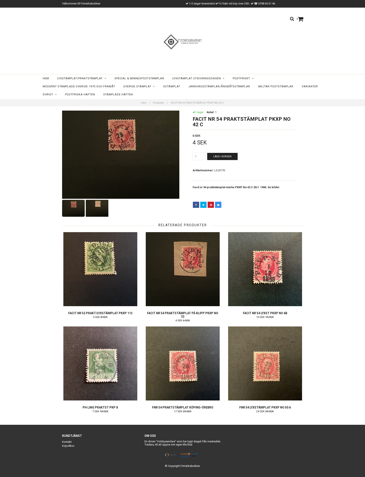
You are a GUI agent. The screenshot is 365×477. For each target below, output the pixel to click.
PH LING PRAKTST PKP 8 (100, 407)
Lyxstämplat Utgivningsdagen (197, 78)
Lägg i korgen (222, 156)
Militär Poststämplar (275, 86)
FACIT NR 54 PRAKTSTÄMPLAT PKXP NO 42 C (197, 102)
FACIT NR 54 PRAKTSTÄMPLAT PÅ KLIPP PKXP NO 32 (182, 314)
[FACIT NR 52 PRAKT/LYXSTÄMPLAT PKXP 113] (100, 269)
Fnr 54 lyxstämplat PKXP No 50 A (265, 407)
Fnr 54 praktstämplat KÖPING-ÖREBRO (182, 407)
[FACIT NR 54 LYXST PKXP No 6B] (265, 269)
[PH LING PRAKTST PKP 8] (100, 363)
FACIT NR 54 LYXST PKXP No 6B (265, 313)
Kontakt (67, 441)
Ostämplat (171, 86)
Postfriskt (242, 78)
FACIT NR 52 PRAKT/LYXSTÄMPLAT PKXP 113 (100, 313)
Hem (46, 78)
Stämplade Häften (118, 94)
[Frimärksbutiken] (182, 42)
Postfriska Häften (80, 94)
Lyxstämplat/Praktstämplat (80, 78)
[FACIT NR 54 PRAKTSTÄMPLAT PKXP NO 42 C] (120, 155)
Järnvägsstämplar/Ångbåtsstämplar (219, 86)
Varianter (310, 86)
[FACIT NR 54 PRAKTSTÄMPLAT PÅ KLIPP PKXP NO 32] (182, 269)
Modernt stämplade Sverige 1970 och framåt (79, 86)
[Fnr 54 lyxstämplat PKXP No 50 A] (265, 363)
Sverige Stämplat (138, 86)
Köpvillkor (68, 445)
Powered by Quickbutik (182, 469)
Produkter (160, 102)
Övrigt (49, 94)
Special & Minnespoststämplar (139, 78)
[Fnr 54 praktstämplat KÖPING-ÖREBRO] (182, 363)
